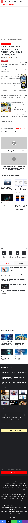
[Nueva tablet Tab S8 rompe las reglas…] (23, 403)
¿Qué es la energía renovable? (19, 357)
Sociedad (15, 513)
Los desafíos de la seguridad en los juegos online (18, 285)
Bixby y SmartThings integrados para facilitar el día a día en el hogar (21, 188)
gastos (3, 415)
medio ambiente (12, 415)
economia (21, 412)
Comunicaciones (11, 511)
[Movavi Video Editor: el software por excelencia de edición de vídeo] (5, 269)
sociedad (10, 419)
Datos (17, 511)
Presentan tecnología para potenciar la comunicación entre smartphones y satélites (7, 188)
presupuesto (14, 417)
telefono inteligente (17, 419)
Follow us (3, 426)
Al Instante (20, 513)
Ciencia (6, 511)
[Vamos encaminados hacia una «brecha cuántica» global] (21, 337)
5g (2, 412)
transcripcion (4, 422)
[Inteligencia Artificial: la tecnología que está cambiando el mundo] (7, 337)
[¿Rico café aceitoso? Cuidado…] (5, 392)
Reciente (21, 263)
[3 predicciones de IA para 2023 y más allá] (7, 352)
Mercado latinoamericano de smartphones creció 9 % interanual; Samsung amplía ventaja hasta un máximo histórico (21, 206)
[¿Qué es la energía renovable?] (21, 352)
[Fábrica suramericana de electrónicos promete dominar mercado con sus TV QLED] (5, 403)
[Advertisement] (14, 22)
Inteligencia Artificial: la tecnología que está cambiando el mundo (7, 343)
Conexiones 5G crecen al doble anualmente (7, 203)
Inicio (3, 39)
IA (6, 415)
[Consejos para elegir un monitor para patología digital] (5, 397)
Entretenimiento (23, 511)
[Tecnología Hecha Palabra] (8, 4)
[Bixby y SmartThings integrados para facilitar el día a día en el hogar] (21, 182)
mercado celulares (20, 415)
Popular (7, 263)
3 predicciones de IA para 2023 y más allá (6, 357)
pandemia (9, 417)
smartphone (4, 419)
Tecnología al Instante (10, 39)
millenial (3, 417)
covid (16, 412)
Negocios (7, 513)
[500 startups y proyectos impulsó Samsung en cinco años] (14, 403)
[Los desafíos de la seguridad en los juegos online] (5, 286)
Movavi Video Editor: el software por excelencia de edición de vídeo (18, 269)
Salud (11, 513)
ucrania (10, 422)
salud (20, 417)
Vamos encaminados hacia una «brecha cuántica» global (20, 343)
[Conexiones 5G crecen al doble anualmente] (7, 197)
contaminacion (10, 412)
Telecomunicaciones (10, 41)
